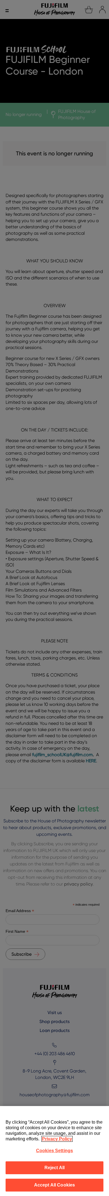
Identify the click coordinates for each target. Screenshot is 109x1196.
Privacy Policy (57, 1138)
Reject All (54, 1167)
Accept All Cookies (54, 1185)
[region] (54, 1151)
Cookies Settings (54, 1150)
